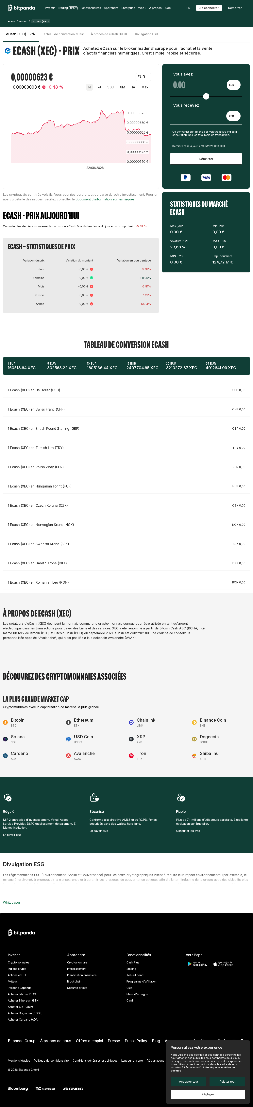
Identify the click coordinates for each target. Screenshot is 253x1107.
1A (133, 87)
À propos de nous (55, 1041)
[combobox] (234, 85)
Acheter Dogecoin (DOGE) (25, 1013)
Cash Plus (132, 962)
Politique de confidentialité (51, 1060)
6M (122, 87)
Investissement (76, 968)
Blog (156, 1041)
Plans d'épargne (137, 994)
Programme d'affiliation (141, 981)
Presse (114, 1041)
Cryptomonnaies (18, 962)
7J (99, 87)
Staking (131, 968)
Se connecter (209, 8)
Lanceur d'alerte (132, 1060)
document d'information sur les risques (105, 199)
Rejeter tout (227, 1081)
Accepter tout (188, 1081)
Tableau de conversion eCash (63, 34)
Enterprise (128, 8)
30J (110, 87)
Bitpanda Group (21, 1041)
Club (129, 987)
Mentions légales (19, 1060)
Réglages (208, 1094)
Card (129, 1000)
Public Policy (136, 1041)
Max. (145, 87)
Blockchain (74, 981)
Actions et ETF (17, 975)
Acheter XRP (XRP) (20, 1006)
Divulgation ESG (146, 34)
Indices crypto (17, 968)
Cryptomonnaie (77, 962)
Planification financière (82, 975)
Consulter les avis (188, 831)
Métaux (13, 981)
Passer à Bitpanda (19, 987)
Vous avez (183, 74)
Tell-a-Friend (134, 975)
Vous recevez (186, 105)
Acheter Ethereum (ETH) (24, 1000)
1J (89, 87)
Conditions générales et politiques (95, 1060)
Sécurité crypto (77, 987)
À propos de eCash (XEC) (109, 34)
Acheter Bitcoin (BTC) (22, 994)
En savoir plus (12, 835)
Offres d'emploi (89, 1041)
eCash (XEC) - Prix (21, 34)
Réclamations (155, 1060)
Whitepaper (11, 902)
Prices (23, 21)
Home (11, 21)
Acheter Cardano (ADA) (23, 1019)
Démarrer (235, 8)
